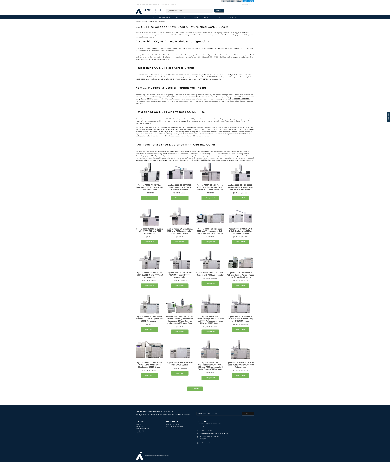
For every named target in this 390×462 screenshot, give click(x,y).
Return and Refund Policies (174, 426)
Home (137, 21)
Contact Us (139, 426)
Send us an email (205, 443)
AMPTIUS (138, 433)
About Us (138, 424)
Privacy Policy (140, 431)
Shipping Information (172, 424)
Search (219, 10)
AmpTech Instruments (148, 11)
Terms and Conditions (142, 428)
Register (244, 4)
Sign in (251, 4)
